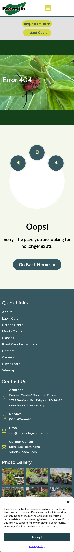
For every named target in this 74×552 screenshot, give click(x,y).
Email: (14, 428)
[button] (68, 502)
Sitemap (8, 370)
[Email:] (4, 430)
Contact (8, 351)
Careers (8, 357)
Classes (8, 338)
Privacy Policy (37, 546)
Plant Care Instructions (20, 344)
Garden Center (13, 325)
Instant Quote (37, 32)
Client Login (11, 364)
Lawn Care (10, 318)
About (7, 312)
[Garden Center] (4, 447)
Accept (37, 537)
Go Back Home (34, 265)
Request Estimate (37, 24)
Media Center (12, 331)
